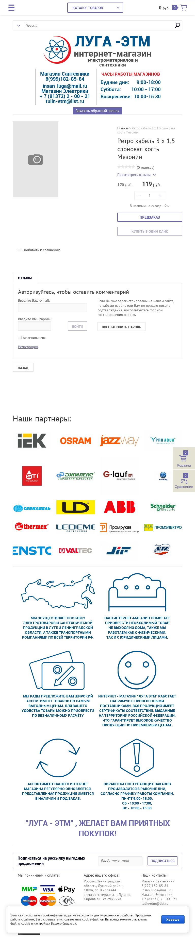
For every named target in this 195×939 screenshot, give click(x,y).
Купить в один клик (150, 231)
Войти (77, 326)
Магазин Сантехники (64, 73)
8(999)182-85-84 (64, 78)
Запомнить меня (33, 338)
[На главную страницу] (57, 50)
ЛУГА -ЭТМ (113, 41)
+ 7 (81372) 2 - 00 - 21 (65, 96)
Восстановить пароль (121, 327)
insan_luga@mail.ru (65, 85)
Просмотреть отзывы (134, 175)
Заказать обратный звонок (97, 110)
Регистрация (28, 347)
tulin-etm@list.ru (65, 101)
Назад (23, 368)
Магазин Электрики (64, 91)
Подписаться (162, 861)
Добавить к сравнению (41, 250)
